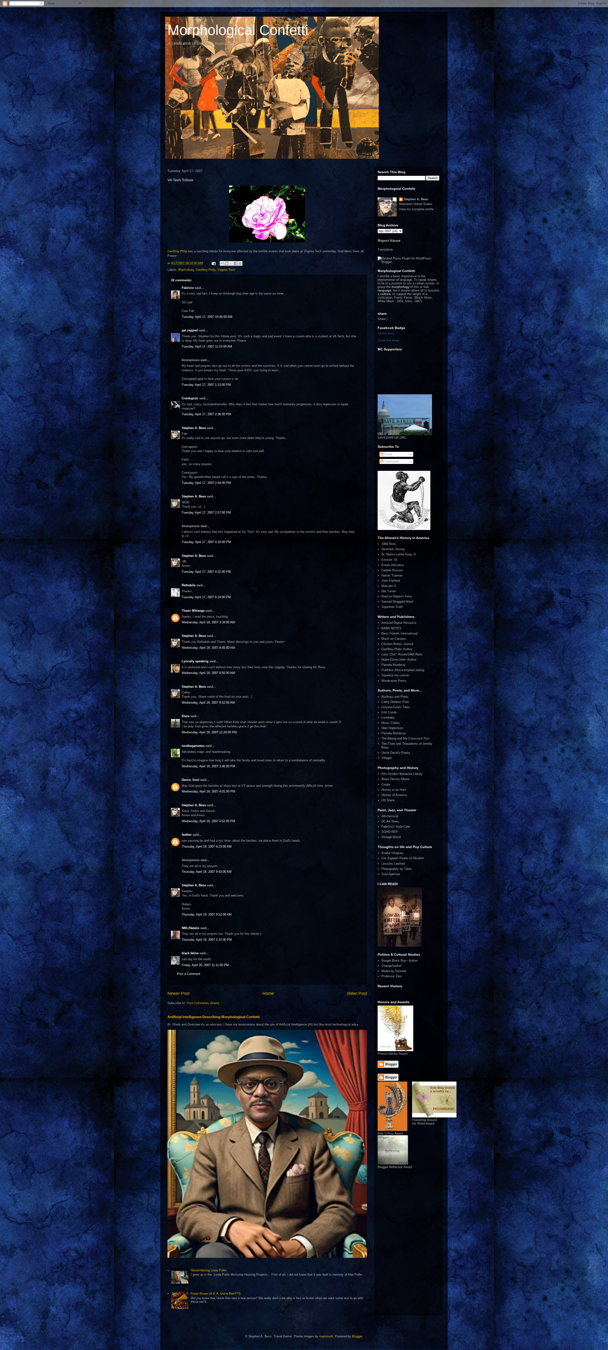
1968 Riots (388, 544)
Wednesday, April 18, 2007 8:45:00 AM (208, 647)
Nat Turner (388, 591)
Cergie (385, 784)
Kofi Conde (389, 712)
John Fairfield (390, 580)
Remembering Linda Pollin (209, 1270)
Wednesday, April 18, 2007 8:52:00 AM (208, 702)
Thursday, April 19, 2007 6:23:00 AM (207, 846)
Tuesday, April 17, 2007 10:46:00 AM (207, 317)
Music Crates (390, 723)
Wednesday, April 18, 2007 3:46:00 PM (208, 766)
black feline (190, 953)
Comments (391, 461)
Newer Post (178, 993)
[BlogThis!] (226, 263)
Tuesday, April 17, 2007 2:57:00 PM (206, 512)
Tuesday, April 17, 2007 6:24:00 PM (206, 597)
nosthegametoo (193, 746)
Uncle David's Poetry (395, 752)
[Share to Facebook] (235, 263)
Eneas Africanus (392, 565)
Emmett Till (389, 560)
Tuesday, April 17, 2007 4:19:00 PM (206, 542)
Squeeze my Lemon (395, 675)
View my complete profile (416, 209)
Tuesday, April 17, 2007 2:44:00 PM (206, 483)
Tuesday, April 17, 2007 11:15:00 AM (207, 346)
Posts (387, 454)
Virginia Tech (226, 270)
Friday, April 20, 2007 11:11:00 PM (205, 965)
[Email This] (222, 263)
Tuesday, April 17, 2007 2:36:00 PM (206, 414)
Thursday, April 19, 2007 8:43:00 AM (207, 871)
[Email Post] (213, 263)
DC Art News (390, 821)
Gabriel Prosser (392, 570)
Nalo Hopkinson (392, 728)
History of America (394, 795)
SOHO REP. (389, 832)
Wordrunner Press (393, 680)
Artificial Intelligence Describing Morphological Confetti (213, 1017)
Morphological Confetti (237, 30)
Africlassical (389, 816)
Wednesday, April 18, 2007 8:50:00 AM (208, 673)
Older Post (357, 993)
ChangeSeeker (391, 966)
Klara (185, 716)
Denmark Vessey (393, 549)
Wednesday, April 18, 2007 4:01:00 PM (208, 791)
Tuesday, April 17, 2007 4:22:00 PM (206, 571)
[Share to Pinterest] (240, 263)
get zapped (190, 330)
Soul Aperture (390, 874)
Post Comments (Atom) (203, 1003)
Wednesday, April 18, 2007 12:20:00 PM (209, 732)
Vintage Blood (391, 837)
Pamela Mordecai (393, 665)
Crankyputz (190, 398)
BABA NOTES (391, 628)
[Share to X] (231, 263)
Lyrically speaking (195, 661)
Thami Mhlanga (193, 610)
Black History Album (395, 779)
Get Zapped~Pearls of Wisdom (402, 858)
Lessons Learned (393, 863)
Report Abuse (389, 241)
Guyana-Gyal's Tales (395, 707)
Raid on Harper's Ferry (396, 596)
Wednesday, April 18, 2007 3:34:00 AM (208, 622)
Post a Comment (188, 974)
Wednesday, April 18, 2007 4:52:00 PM (208, 821)
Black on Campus (393, 638)
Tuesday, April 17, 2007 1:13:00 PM (206, 384)
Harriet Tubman (392, 575)
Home (268, 993)
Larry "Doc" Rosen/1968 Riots (402, 654)
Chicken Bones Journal (397, 644)
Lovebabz (388, 717)
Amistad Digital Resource (398, 623)
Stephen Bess (386, 333)
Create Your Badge (388, 340)
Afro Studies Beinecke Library (402, 774)
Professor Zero (391, 976)
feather (187, 834)
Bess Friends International (399, 633)
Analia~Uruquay (392, 853)
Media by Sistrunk (393, 971)
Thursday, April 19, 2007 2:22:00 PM (207, 939)
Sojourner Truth (392, 607)
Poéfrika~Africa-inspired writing (402, 670)
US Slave (387, 800)
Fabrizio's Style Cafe (395, 826)
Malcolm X (388, 586)
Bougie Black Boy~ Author (399, 960)
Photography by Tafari (396, 869)
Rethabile (188, 585)
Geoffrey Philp (177, 251)
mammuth (326, 1336)
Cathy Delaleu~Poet (395, 702)
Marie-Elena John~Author (398, 659)
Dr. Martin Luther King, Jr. (399, 554)
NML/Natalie (190, 928)
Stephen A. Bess (194, 428)
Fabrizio (188, 288)
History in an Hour (393, 790)
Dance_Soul (190, 780)
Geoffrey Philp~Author (396, 649)
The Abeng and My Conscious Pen (405, 738)
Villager (386, 758)
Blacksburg (186, 270)
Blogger (357, 1336)
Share (382, 319)
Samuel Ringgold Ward (397, 601)
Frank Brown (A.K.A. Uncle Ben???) (215, 1293)
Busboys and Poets (394, 696)
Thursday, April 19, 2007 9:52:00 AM (207, 914)
